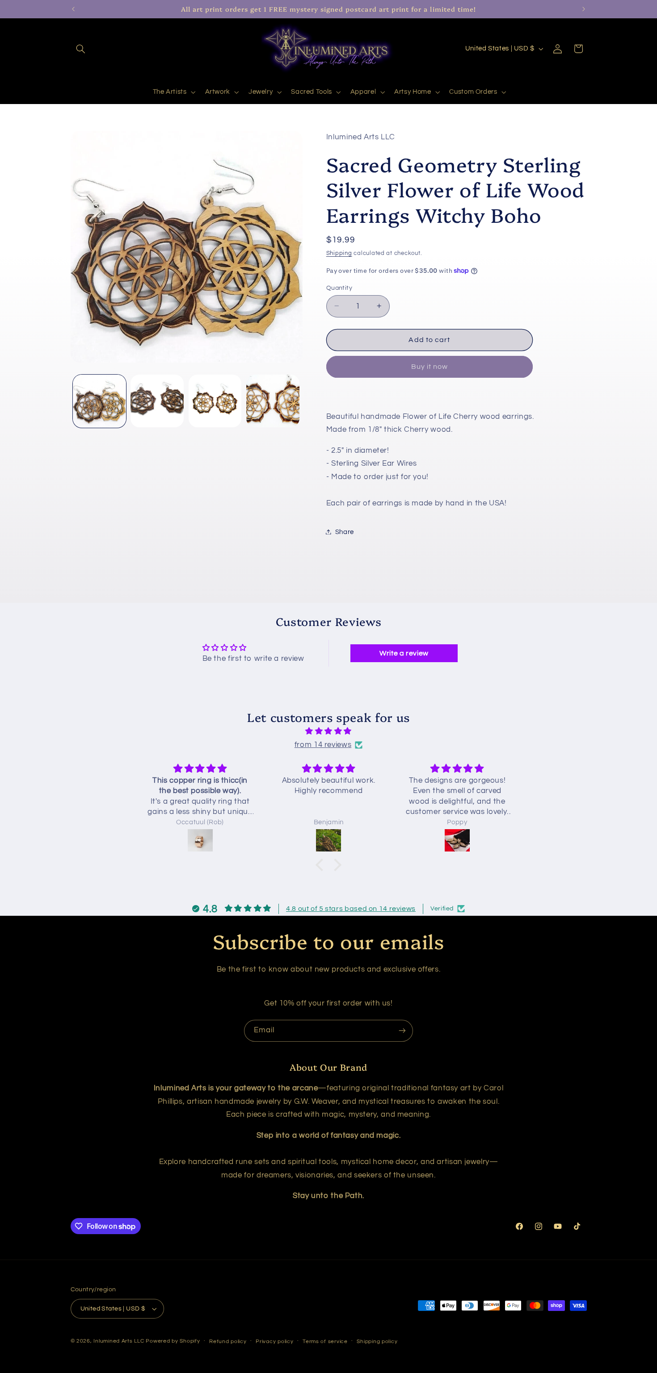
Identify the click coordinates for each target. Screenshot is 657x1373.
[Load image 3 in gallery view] (215, 401)
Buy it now (429, 366)
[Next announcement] (584, 9)
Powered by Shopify (173, 1341)
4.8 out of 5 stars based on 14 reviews (351, 908)
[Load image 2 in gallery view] (157, 401)
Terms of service (325, 1341)
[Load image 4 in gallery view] (272, 401)
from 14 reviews (323, 745)
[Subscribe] (402, 1031)
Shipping (339, 253)
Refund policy (228, 1341)
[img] (328, 732)
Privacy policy (274, 1341)
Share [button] (344, 531)
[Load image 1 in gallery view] (99, 401)
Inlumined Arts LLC (118, 1341)
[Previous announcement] (73, 9)
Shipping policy (377, 1341)
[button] (81, 48)
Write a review (404, 653)
